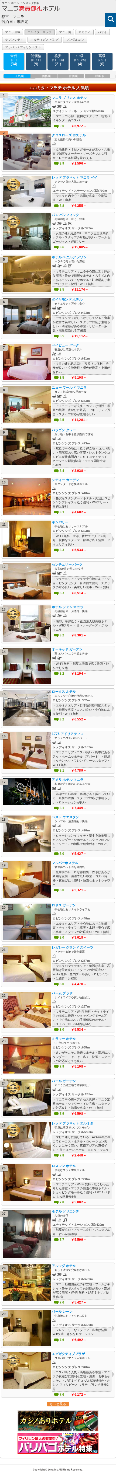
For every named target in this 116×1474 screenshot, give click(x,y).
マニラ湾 (65, 32)
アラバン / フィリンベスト (23, 47)
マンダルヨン (75, 39)
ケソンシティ (14, 39)
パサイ (102, 32)
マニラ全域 (12, 32)
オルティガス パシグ (44, 39)
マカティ (85, 32)
